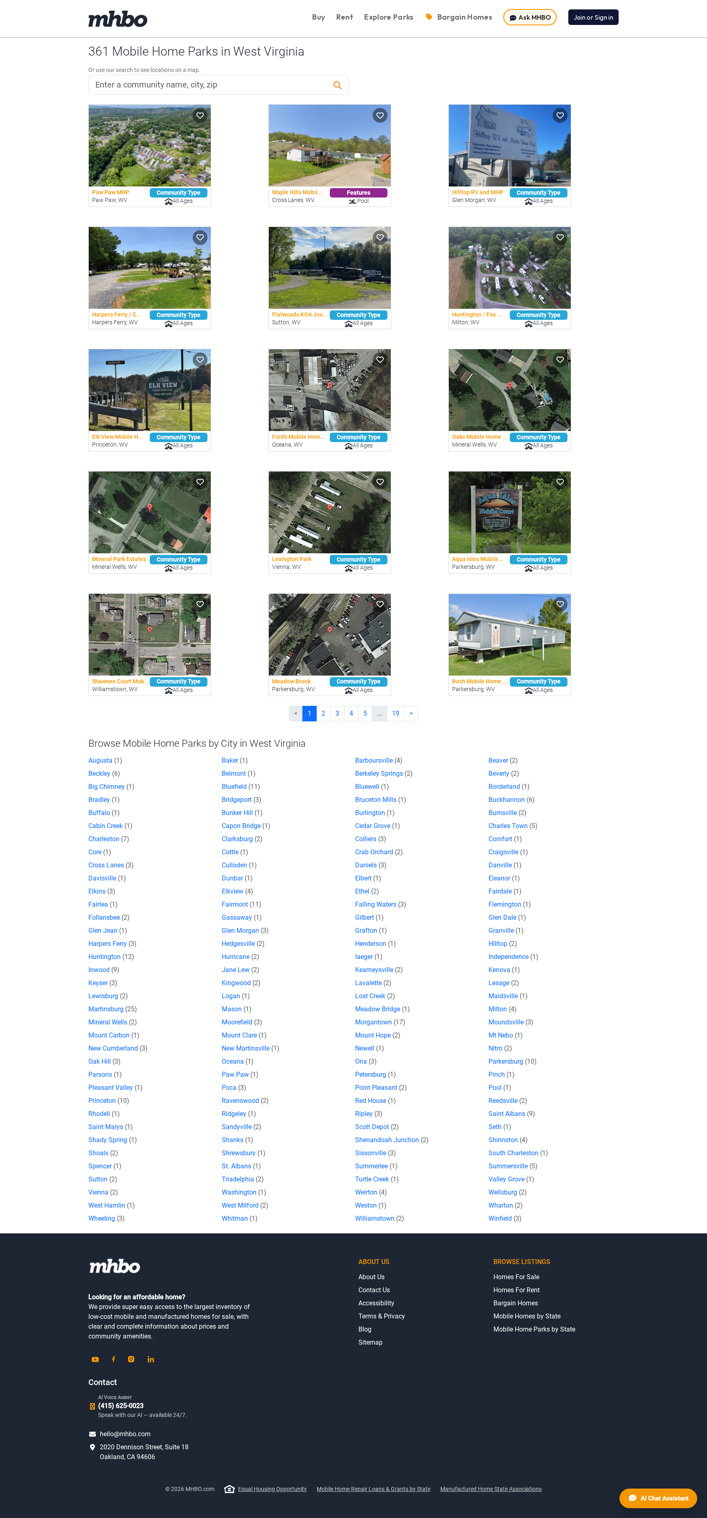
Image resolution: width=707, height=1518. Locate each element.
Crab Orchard (379, 852)
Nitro (500, 1048)
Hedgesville (243, 944)
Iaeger (369, 957)
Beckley (104, 773)
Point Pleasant (381, 1087)
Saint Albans (512, 1114)
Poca (234, 1087)
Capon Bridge (246, 826)
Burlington (375, 813)
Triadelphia (243, 1179)
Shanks (237, 1140)
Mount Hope (378, 1035)
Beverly (504, 773)
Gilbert (369, 917)
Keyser (102, 983)
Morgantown (380, 1022)
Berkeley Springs (384, 773)
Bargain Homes (515, 1303)
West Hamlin (111, 1205)
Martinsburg (112, 1009)
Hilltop (503, 944)
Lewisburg (108, 996)
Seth (500, 1127)
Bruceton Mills (380, 800)
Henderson (375, 944)
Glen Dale (507, 917)
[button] (200, 115)
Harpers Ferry (112, 944)
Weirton (371, 1192)
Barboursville (379, 760)
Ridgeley (239, 1114)
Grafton (371, 930)
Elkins (101, 891)
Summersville (513, 1166)
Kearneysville (379, 970)
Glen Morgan (245, 930)
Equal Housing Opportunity (272, 1489)
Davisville (107, 878)
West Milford (245, 1205)
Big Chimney (111, 786)
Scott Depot (377, 1127)
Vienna (103, 1192)
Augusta (105, 760)
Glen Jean (107, 930)
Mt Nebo (506, 1035)
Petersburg (375, 1074)
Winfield (505, 1218)
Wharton (506, 1205)
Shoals (103, 1153)
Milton (503, 1009)
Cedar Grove (377, 826)
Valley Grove (511, 1179)
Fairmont (241, 904)
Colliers (370, 839)
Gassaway (242, 917)
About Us (371, 1277)
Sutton (102, 1179)
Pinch (502, 1074)
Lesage (504, 983)
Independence (513, 957)
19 (395, 713)
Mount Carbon (114, 1035)
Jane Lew (240, 970)
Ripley (369, 1114)
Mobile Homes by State (527, 1316)
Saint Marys (110, 1127)
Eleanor (504, 878)
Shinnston (508, 1140)
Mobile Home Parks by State (534, 1329)
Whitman (240, 1218)
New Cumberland (118, 1048)
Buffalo (104, 813)
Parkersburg (513, 1061)
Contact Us (374, 1290)
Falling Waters (380, 904)
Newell (369, 1048)
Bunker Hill (242, 813)
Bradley (104, 800)
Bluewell (372, 786)
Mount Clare (244, 1035)
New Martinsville (250, 1048)
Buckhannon (512, 800)
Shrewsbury (244, 1153)
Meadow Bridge (382, 1009)
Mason (237, 1009)
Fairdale (505, 891)
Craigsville (508, 852)
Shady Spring (112, 1140)
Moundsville (511, 1022)
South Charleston (518, 1153)
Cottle (235, 852)
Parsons (105, 1074)
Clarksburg (242, 839)
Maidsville (508, 996)
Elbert (368, 878)
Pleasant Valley (115, 1087)
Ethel (367, 891)
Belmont (239, 773)
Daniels (371, 865)
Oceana (238, 1061)
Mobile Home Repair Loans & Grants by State (373, 1489)
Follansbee (109, 917)
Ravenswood (245, 1101)
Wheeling (106, 1218)
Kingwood (241, 983)
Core (99, 852)
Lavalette (373, 983)
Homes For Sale (516, 1277)
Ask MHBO (534, 17)
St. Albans (241, 1166)
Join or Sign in (593, 17)
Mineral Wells (112, 1022)
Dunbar (237, 878)
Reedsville (508, 1101)
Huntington (111, 957)
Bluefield (241, 786)
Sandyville (241, 1127)
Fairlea (103, 904)
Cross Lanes (111, 865)
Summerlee (376, 1166)
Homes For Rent (516, 1290)
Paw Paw (240, 1074)
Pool (500, 1087)
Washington (244, 1192)
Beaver (503, 760)
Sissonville (375, 1153)
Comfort (505, 839)
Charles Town (513, 826)
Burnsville (508, 813)
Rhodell (104, 1114)
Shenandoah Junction (392, 1140)
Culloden (239, 865)
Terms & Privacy (381, 1316)
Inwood (103, 970)
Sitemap (370, 1342)
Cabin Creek (110, 826)
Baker (235, 760)
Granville (506, 930)
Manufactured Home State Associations (491, 1489)
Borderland (509, 786)
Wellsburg (508, 1192)
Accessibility (376, 1303)
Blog (365, 1329)
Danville (505, 865)
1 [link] (309, 713)
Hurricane (240, 957)
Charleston (108, 839)
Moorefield (242, 1022)
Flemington (510, 904)
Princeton (108, 1101)
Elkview (237, 891)
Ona (366, 1061)
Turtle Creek (377, 1179)
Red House (375, 1101)
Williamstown (379, 1218)
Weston (371, 1205)
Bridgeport (241, 800)
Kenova (504, 970)
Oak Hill (104, 1061)
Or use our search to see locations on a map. (144, 70)
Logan (236, 996)
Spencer (105, 1166)
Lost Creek (375, 996)
